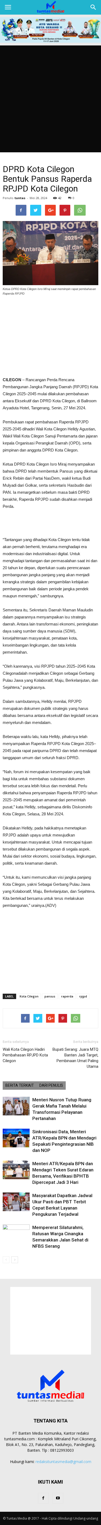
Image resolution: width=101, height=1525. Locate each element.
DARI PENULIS (51, 1085)
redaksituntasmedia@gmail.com (63, 1461)
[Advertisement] (50, 99)
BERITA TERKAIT (19, 1085)
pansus (49, 996)
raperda (67, 996)
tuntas (20, 198)
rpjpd (83, 996)
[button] (93, 7)
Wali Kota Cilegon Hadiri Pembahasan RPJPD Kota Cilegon (25, 1055)
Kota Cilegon (29, 996)
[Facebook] (43, 1498)
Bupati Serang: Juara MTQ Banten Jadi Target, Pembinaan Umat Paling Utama (75, 1058)
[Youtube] (58, 1498)
